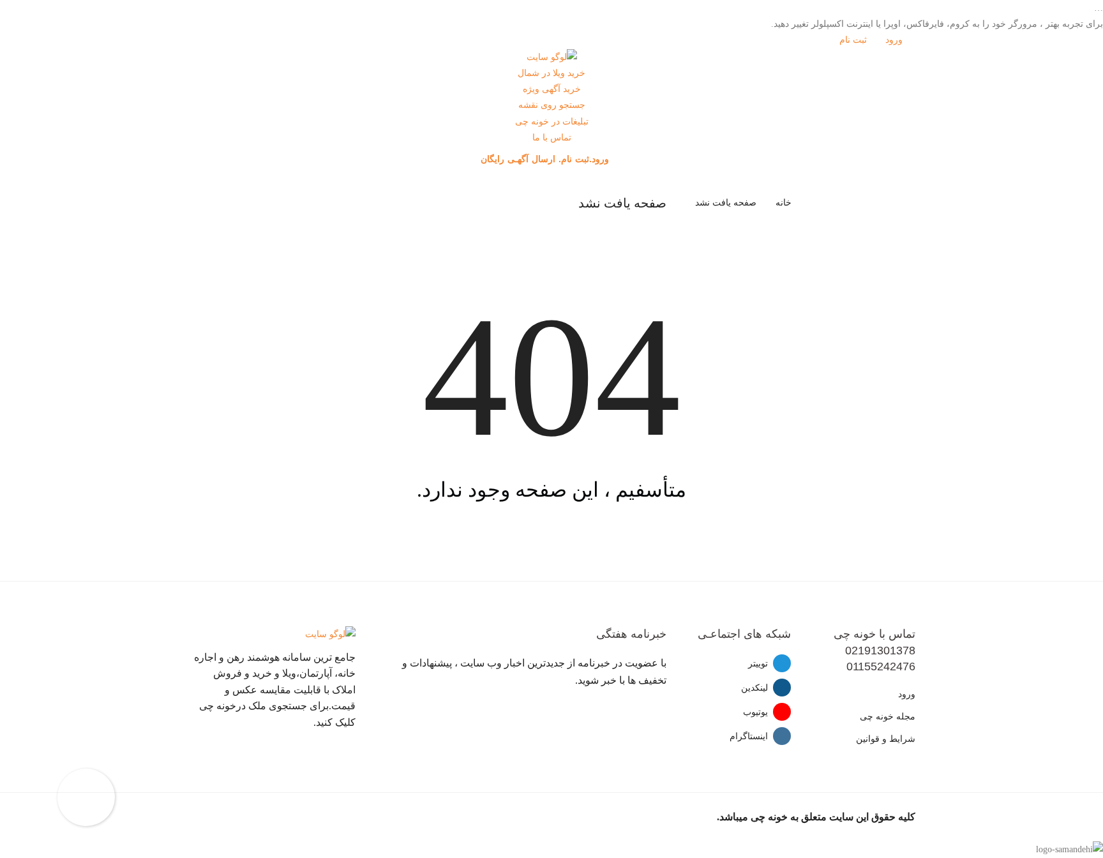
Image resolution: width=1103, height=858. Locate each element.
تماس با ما (551, 137)
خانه (784, 202)
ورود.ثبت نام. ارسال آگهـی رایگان (546, 159)
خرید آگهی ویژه (552, 89)
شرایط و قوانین (885, 739)
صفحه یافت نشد (725, 202)
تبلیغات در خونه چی (552, 121)
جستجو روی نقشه (551, 105)
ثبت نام (854, 40)
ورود (895, 40)
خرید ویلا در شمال (551, 73)
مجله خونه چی (887, 716)
